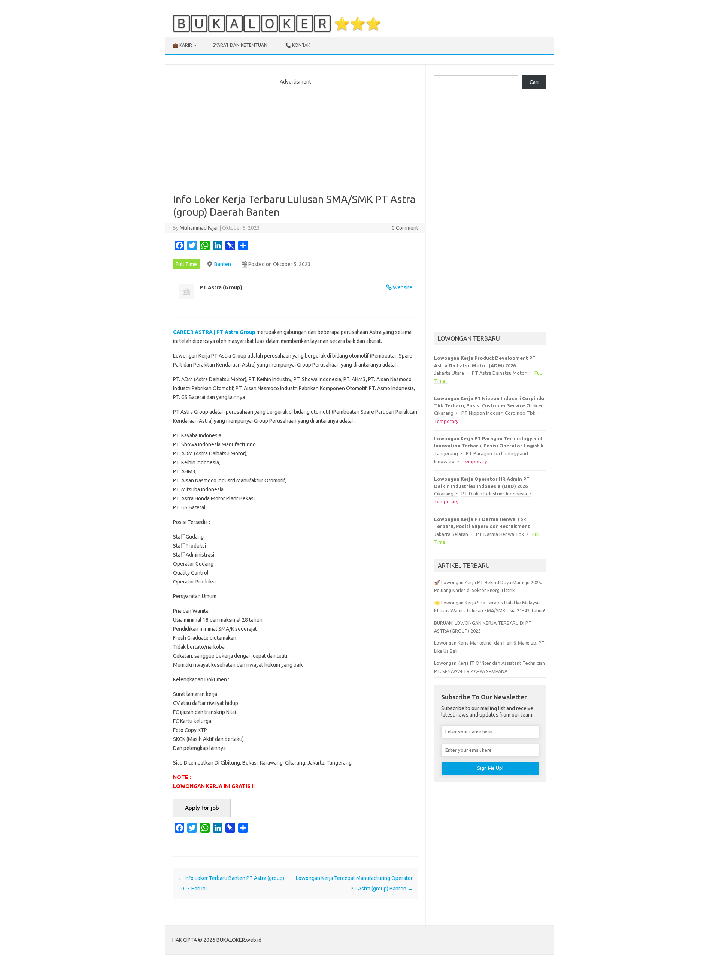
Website (402, 287)
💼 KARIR (182, 45)
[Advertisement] (295, 136)
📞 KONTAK (297, 45)
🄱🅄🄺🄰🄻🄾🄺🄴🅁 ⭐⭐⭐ (277, 23)
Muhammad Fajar (199, 228)
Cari (534, 82)
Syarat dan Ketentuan (240, 45)
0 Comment (405, 228)
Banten (222, 264)
